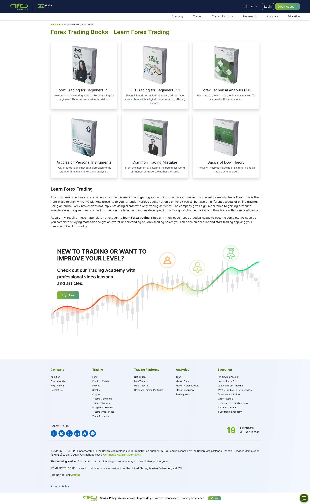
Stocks (96, 390)
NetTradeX (140, 376)
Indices (96, 385)
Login (268, 6)
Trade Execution (100, 416)
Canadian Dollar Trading (230, 385)
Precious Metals (100, 381)
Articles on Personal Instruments (84, 162)
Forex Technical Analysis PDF (226, 90)
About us (55, 376)
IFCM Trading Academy (230, 411)
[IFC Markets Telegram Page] (92, 433)
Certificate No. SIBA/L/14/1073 (122, 454)
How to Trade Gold (227, 381)
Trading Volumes (101, 403)
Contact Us (56, 390)
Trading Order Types (103, 411)
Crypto (96, 394)
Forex (95, 376)
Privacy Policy (60, 486)
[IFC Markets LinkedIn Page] (77, 433)
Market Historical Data (187, 385)
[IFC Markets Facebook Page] (54, 433)
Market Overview (185, 390)
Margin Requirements (103, 407)
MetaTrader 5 (141, 385)
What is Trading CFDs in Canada (235, 390)
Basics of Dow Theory (226, 162)
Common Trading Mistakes (155, 162)
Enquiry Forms (58, 385)
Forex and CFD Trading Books (233, 403)
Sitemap (75, 474)
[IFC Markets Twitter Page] (69, 433)
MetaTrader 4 (141, 381)
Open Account (287, 6)
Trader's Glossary (227, 407)
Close (214, 498)
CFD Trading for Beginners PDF (155, 90)
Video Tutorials (225, 398)
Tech (178, 376)
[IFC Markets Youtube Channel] (85, 433)
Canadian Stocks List (229, 394)
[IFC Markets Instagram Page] (61, 433)
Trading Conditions (102, 398)
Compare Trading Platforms (148, 390)
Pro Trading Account (228, 376)
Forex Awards (58, 381)
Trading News (183, 394)
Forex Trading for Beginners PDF (84, 90)
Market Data (182, 381)
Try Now (68, 295)
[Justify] (245, 6)
